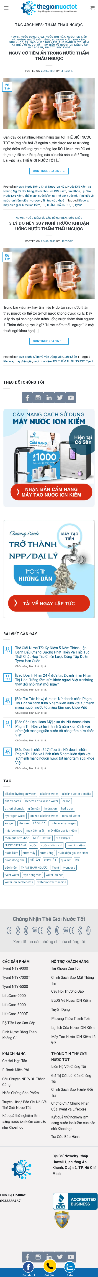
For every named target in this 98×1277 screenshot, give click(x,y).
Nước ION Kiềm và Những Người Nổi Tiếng (50, 38)
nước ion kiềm (31, 205)
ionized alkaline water (44, 815)
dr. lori (66, 801)
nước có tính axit (51, 845)
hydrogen (67, 808)
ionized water (71, 815)
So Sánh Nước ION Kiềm (68, 39)
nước (33, 845)
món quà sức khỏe (17, 838)
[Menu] (6, 7)
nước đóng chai (15, 860)
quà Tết (66, 860)
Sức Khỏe (16, 42)
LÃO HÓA (39, 823)
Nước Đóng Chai (32, 36)
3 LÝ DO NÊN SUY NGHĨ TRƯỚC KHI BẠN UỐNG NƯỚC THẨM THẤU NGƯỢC (49, 226)
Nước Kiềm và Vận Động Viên (46, 217)
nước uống (47, 853)
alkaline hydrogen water (20, 793)
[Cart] (92, 8)
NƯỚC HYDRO (42, 838)
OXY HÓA (50, 860)
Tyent (78, 205)
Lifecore (67, 71)
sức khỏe (11, 867)
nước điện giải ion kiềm (73, 853)
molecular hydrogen (63, 823)
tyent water (12, 875)
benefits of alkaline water (41, 801)
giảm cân (34, 808)
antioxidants (13, 801)
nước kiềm (11, 853)
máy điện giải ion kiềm (62, 830)
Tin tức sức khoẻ (57, 47)
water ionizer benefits (19, 882)
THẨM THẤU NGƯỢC (60, 205)
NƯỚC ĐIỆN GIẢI (15, 845)
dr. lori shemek (14, 808)
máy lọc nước (13, 830)
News (14, 36)
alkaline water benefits (76, 793)
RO (43, 205)
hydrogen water (15, 815)
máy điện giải (12, 205)
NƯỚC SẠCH (64, 838)
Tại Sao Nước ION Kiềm (41, 42)
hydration (50, 808)
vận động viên (32, 875)
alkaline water (49, 793)
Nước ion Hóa (55, 36)
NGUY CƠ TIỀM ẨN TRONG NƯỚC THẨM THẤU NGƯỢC (49, 55)
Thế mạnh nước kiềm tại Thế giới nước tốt (51, 195)
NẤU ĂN (35, 860)
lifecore (83, 200)
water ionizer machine (51, 882)
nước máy (29, 853)
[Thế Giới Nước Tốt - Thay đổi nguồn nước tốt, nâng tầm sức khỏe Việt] (49, 8)
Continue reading (49, 171)
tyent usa (69, 867)
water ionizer (54, 875)
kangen (9, 823)
